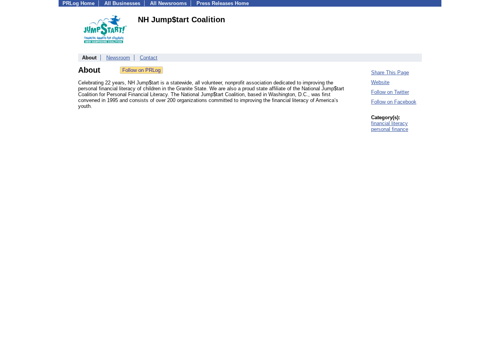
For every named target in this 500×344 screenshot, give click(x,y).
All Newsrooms (168, 3)
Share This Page (390, 72)
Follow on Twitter (390, 92)
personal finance (389, 129)
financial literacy (389, 123)
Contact (148, 58)
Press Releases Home (222, 3)
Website (380, 82)
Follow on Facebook (393, 102)
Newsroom (118, 58)
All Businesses (122, 3)
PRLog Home (78, 3)
